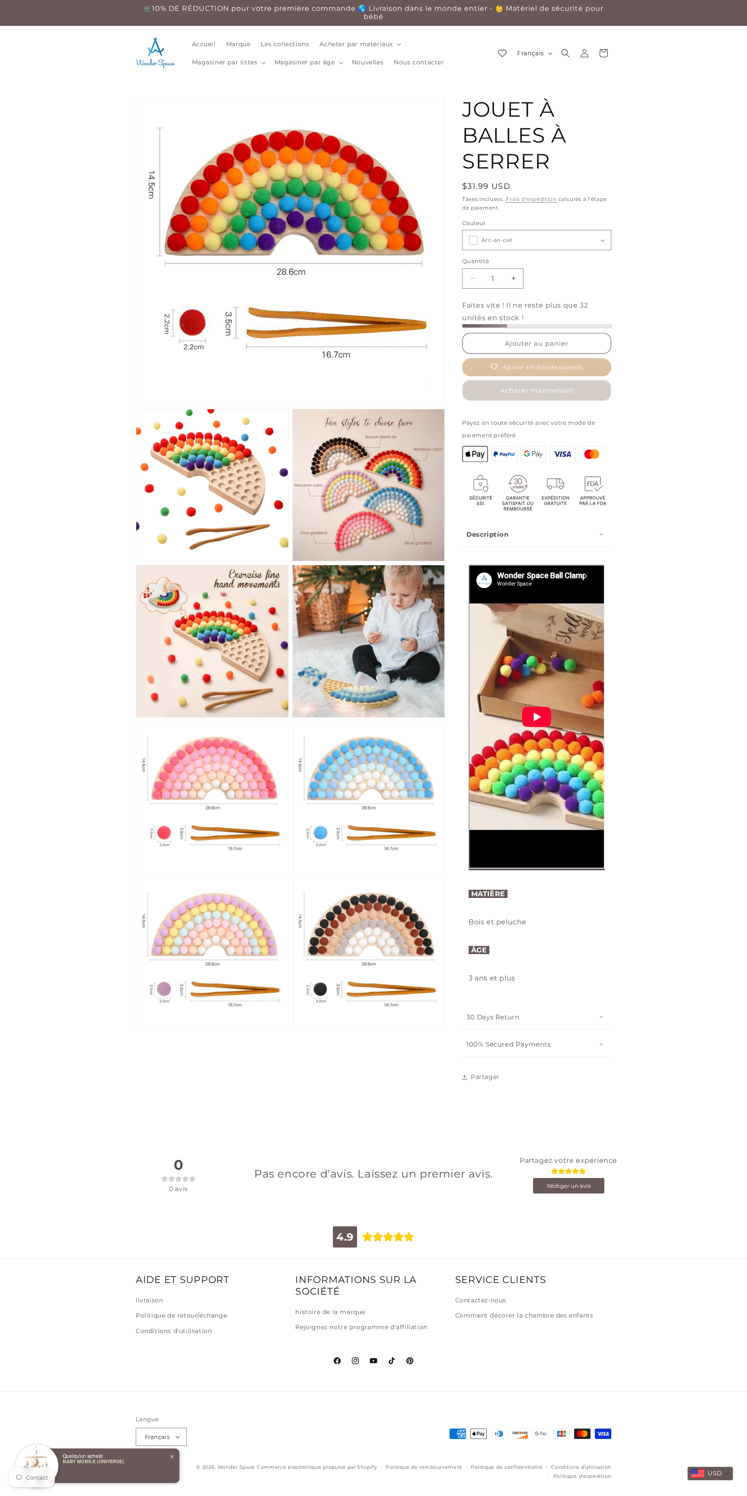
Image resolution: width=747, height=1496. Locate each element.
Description (487, 534)
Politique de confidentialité (507, 1467)
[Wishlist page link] (502, 53)
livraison (149, 1300)
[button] (359, 44)
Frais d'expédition (531, 199)
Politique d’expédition (582, 1476)
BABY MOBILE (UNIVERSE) (93, 1461)
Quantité (475, 261)
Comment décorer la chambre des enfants (524, 1315)
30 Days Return (492, 1017)
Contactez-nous (480, 1300)
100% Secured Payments (508, 1044)
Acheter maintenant (537, 390)
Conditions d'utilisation (174, 1331)
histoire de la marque (330, 1312)
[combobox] (710, 1473)
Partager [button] (485, 1077)
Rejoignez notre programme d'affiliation (361, 1327)
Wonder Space (236, 1467)
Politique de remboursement (424, 1467)
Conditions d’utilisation (581, 1467)
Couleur (474, 223)
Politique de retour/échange (181, 1315)
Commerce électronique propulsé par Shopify (317, 1467)
